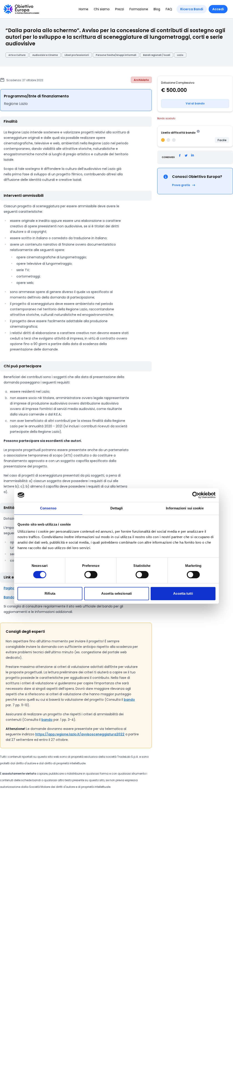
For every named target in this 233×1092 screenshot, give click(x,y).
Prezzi (119, 9)
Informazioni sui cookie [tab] (184, 508)
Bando (9, 597)
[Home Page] (21, 9)
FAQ (169, 9)
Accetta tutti (183, 593)
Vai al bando (195, 103)
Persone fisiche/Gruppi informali (116, 55)
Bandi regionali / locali (156, 55)
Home (83, 9)
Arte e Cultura (16, 55)
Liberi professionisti (77, 55)
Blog (157, 9)
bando (129, 699)
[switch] (90, 574)
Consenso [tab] (48, 508)
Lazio (180, 55)
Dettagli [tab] (116, 508)
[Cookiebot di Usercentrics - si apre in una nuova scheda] (195, 495)
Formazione (138, 9)
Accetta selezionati (116, 593)
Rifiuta (50, 593)
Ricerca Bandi (191, 9)
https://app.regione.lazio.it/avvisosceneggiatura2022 (79, 734)
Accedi (218, 9)
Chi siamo (102, 9)
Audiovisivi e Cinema (45, 55)
